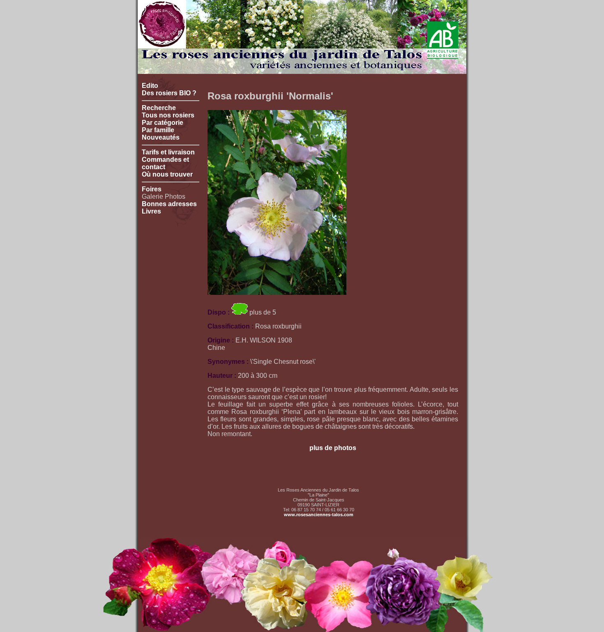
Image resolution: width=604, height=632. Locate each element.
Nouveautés (161, 137)
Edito (150, 85)
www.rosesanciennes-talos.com (318, 514)
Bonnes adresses (169, 203)
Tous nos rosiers (168, 115)
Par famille (158, 129)
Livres (151, 211)
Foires (151, 189)
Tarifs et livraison (168, 152)
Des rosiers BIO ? (169, 93)
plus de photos (332, 447)
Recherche (159, 107)
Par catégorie (162, 122)
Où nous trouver (167, 174)
